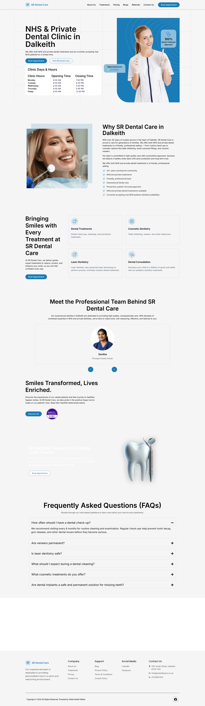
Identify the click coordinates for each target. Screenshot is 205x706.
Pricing (116, 5)
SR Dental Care (39, 4)
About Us (91, 5)
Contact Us (149, 5)
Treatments (104, 5)
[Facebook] (175, 699)
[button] (90, 369)
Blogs (125, 5)
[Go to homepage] (27, 4)
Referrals (136, 5)
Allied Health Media (77, 699)
